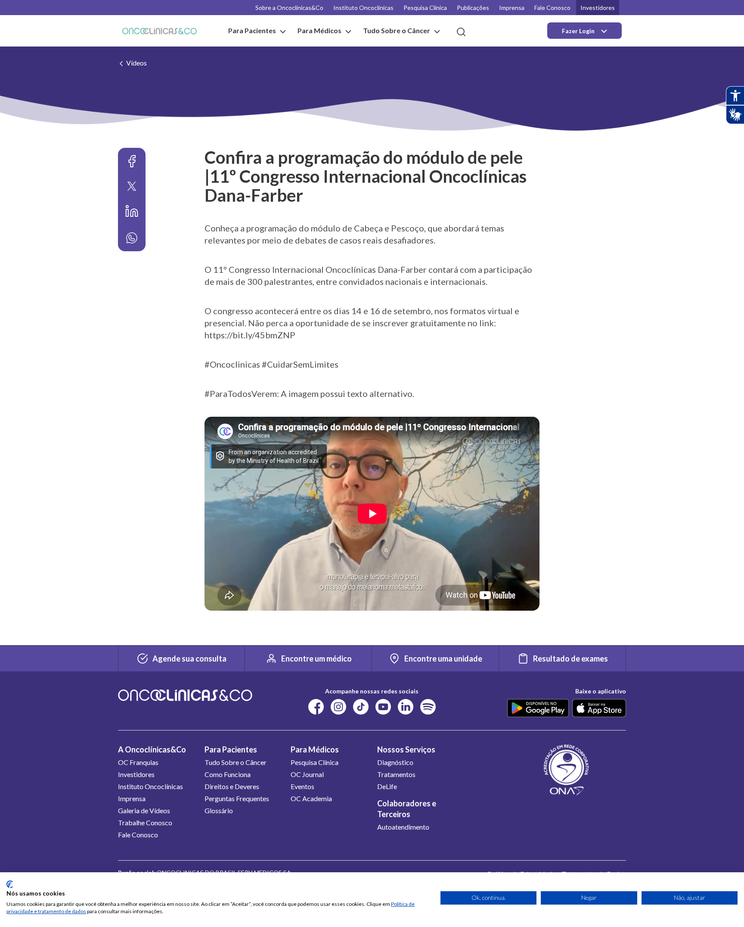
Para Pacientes (231, 749)
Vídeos (136, 63)
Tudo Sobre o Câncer (236, 762)
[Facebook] (132, 161)
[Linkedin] (132, 211)
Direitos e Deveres (232, 786)
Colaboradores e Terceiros (406, 809)
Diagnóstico (395, 762)
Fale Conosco (552, 7)
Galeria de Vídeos (144, 810)
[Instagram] (338, 706)
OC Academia (311, 798)
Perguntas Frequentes (237, 798)
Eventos (302, 786)
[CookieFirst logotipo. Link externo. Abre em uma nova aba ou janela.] (9, 884)
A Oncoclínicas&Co (152, 749)
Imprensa (511, 7)
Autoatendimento (403, 827)
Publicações (473, 7)
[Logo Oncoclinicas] (159, 30)
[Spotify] (428, 706)
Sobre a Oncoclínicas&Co (289, 7)
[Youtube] (383, 706)
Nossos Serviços (406, 749)
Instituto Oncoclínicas (363, 7)
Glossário (219, 810)
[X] (132, 186)
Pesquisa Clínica (425, 7)
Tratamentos (396, 774)
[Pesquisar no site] (461, 32)
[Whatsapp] (132, 238)
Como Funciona (228, 774)
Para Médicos (315, 749)
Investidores (597, 7)
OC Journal (307, 774)
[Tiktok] (361, 706)
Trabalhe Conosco (145, 822)
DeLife (387, 786)
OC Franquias (138, 762)
